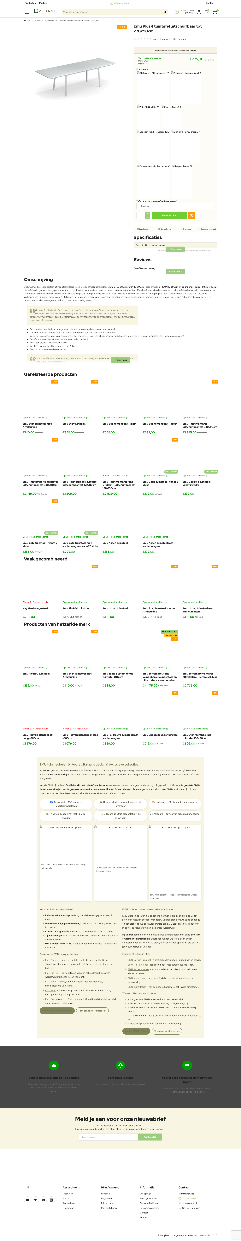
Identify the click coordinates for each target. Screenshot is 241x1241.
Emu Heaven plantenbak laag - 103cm (80, 736)
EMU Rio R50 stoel (138, 964)
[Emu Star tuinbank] (80, 398)
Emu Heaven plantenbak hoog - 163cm (38, 736)
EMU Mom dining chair (140, 978)
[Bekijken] (215, 12)
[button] (169, 215)
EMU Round (51, 999)
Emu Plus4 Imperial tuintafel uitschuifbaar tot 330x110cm (40, 483)
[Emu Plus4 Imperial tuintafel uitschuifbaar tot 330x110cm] (40, 456)
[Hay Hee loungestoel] (40, 583)
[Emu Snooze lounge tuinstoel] (160, 709)
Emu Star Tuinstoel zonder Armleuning (159, 610)
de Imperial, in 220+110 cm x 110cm (199, 286)
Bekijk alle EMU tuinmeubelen (57, 1010)
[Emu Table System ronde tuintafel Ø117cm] (120, 648)
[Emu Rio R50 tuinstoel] (80, 583)
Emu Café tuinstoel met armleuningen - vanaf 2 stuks (80, 544)
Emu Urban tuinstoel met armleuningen (198, 610)
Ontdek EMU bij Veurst (136, 1031)
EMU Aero (50, 981)
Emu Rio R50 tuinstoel (76, 608)
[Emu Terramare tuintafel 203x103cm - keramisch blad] (200, 648)
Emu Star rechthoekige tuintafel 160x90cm (197, 736)
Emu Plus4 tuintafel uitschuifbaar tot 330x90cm (200, 425)
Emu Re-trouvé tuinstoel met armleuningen (120, 736)
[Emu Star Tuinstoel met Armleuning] (40, 398)
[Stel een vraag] (191, 215)
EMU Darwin (51, 960)
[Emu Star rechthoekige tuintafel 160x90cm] (200, 709)
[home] (25, 21)
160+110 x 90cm (136, 286)
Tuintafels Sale (51, 21)
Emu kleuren (142, 69)
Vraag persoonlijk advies (166, 1031)
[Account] (198, 11)
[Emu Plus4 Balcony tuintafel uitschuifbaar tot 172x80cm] (80, 456)
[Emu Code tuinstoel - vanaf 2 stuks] (160, 456)
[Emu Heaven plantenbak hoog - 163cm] (40, 709)
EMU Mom (50, 990)
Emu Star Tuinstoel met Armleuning (37, 425)
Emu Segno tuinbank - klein (119, 423)
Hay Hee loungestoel (35, 608)
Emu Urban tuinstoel (115, 608)
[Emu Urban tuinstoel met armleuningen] (200, 583)
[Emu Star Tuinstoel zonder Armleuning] (160, 583)
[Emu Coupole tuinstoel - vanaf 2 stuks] (200, 456)
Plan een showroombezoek (92, 1010)
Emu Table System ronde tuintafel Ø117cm (118, 675)
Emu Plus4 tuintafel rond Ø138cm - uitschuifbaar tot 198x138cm (119, 485)
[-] (147, 217)
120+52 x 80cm (119, 286)
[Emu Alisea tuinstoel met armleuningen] (160, 517)
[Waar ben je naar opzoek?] (165, 12)
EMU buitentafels (137, 987)
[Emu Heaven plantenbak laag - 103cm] (80, 709)
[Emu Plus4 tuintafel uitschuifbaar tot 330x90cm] (200, 398)
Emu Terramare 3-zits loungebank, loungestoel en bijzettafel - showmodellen (160, 677)
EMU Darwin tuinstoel (139, 960)
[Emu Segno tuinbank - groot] (160, 398)
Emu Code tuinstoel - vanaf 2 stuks (160, 483)
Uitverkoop (38, 21)
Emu (146, 61)
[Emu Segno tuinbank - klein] (120, 398)
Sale (30, 21)
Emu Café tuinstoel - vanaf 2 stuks (40, 544)
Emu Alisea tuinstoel (115, 543)
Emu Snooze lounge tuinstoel (160, 734)
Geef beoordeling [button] (177, 39)
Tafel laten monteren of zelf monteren (156, 201)
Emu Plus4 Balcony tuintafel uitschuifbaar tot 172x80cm (79, 483)
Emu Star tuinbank (73, 423)
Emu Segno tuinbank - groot (160, 423)
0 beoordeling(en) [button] (159, 39)
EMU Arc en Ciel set (138, 969)
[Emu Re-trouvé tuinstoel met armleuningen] (120, 709)
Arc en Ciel (66, 999)
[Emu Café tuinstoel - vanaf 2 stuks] (40, 517)
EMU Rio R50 (52, 973)
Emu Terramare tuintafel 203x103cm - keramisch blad (200, 675)
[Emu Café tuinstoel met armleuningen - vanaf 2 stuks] (80, 517)
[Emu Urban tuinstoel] (120, 583)
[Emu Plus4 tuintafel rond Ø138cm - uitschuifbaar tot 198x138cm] (120, 456)
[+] (147, 214)
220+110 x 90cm (170, 286)
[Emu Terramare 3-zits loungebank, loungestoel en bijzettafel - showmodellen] (160, 648)
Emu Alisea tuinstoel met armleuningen (158, 544)
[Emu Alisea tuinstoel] (120, 517)
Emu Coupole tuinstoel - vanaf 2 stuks (197, 483)
